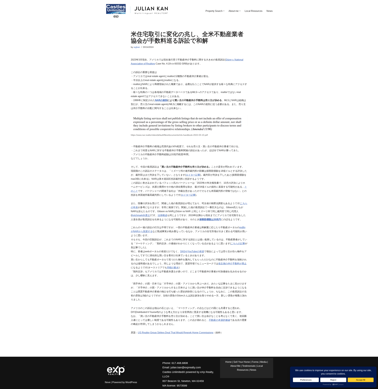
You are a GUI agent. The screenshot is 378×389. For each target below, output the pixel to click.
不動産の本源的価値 (219, 320)
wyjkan (137, 47)
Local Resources (253, 11)
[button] (223, 11)
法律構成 (162, 215)
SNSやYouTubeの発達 (192, 251)
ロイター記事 (193, 175)
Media (263, 362)
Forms (255, 362)
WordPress (131, 382)
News (270, 11)
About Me (235, 366)
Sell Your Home (241, 362)
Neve (107, 382)
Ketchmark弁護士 (141, 215)
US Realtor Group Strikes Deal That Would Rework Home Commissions (175, 332)
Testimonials (248, 366)
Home (228, 362)
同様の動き (173, 267)
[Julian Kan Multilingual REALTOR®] (137, 11)
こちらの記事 (238, 243)
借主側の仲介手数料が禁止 (232, 263)
